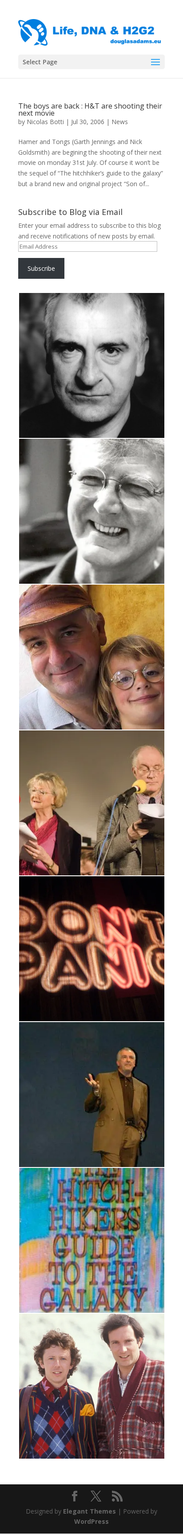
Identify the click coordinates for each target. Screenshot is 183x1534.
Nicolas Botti (45, 121)
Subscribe (41, 268)
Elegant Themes (89, 1511)
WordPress (91, 1521)
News (119, 121)
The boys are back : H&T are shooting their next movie (90, 109)
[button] (91, 365)
